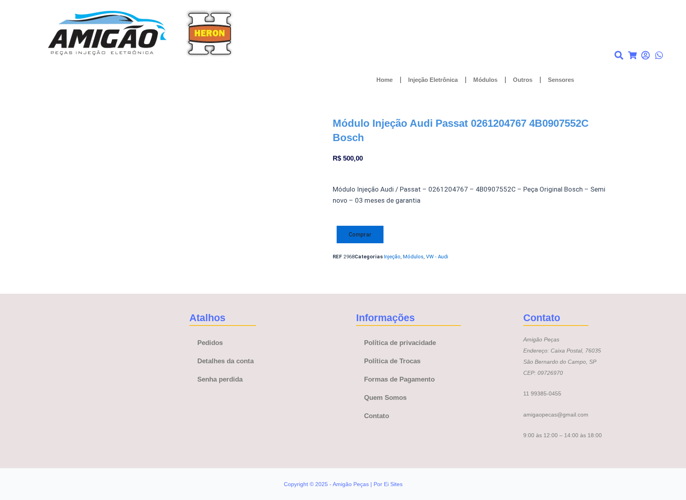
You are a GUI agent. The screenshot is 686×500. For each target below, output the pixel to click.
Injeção (392, 257)
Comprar (360, 234)
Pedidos (210, 343)
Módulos (485, 79)
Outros (522, 79)
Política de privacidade (400, 343)
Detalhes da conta (225, 361)
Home (384, 79)
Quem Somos (385, 397)
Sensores (561, 79)
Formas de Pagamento (399, 379)
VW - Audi (437, 257)
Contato (376, 416)
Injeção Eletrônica (433, 79)
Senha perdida (220, 379)
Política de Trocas (392, 361)
